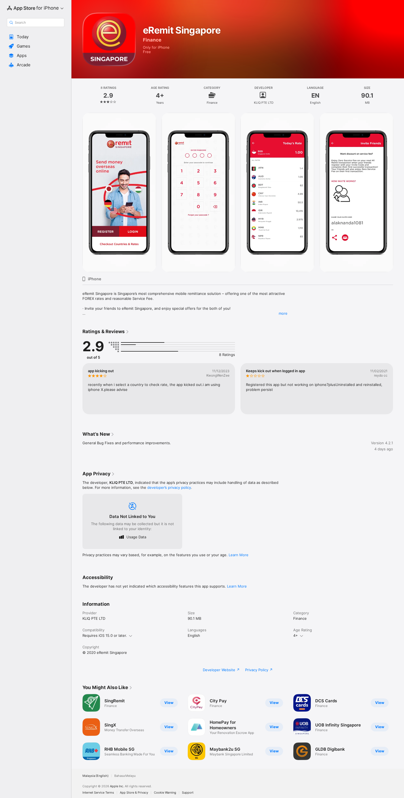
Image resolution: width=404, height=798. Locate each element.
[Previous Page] (77, 388)
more (283, 313)
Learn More (238, 555)
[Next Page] (398, 388)
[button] (35, 37)
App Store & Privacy (134, 792)
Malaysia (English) (95, 775)
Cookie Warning (165, 792)
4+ (295, 635)
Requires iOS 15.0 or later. (104, 635)
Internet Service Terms (98, 792)
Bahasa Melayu (124, 775)
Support (187, 792)
